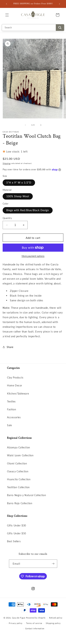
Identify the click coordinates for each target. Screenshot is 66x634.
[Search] (60, 27)
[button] (7, 15)
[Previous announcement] (6, 4)
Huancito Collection (18, 479)
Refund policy (55, 618)
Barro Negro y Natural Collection (26, 495)
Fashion (11, 409)
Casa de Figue (18, 618)
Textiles (11, 401)
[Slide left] (25, 125)
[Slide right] (41, 125)
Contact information (34, 628)
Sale (9, 425)
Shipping (6, 163)
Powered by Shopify (36, 618)
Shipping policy (53, 623)
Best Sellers (14, 541)
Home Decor (14, 385)
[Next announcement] (59, 4)
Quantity (7, 218)
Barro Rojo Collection (19, 503)
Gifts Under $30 (16, 525)
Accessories (14, 417)
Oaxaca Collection (17, 471)
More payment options (33, 256)
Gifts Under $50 (16, 533)
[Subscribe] (53, 564)
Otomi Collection (17, 463)
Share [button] (10, 347)
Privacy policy (16, 623)
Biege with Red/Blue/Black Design (27, 210)
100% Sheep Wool (17, 196)
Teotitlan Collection (18, 487)
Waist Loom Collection (20, 455)
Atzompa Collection (18, 447)
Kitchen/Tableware (18, 393)
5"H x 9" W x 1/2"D (18, 182)
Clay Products (15, 377)
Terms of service (34, 623)
